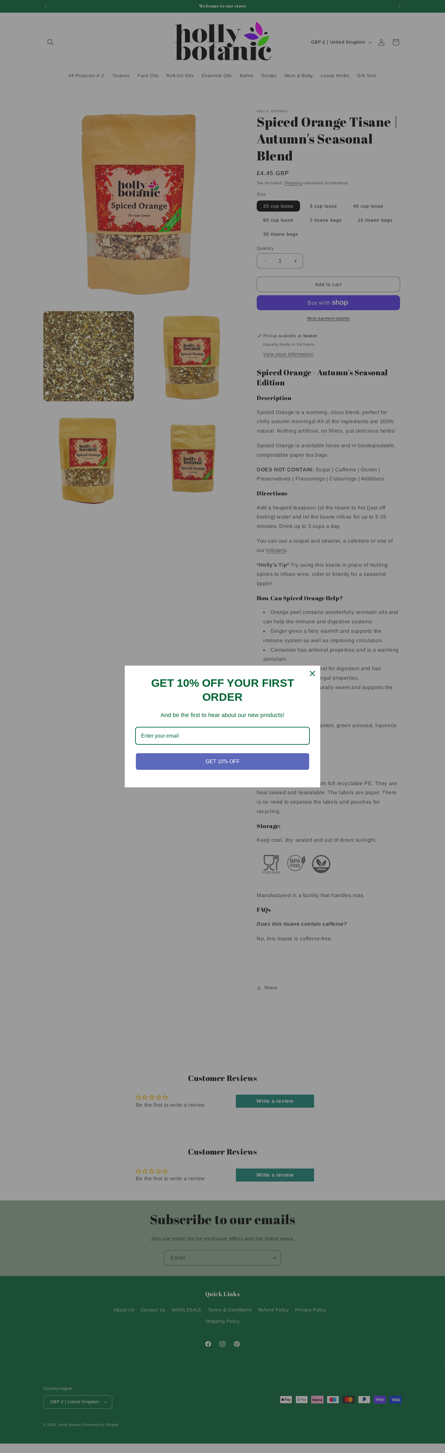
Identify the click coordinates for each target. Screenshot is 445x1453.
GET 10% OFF (223, 761)
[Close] (312, 673)
